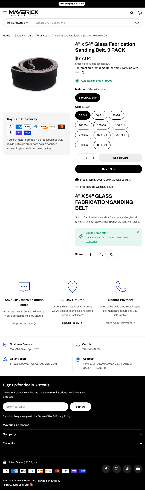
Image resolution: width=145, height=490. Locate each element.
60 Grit (100, 115)
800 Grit (102, 145)
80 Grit (116, 115)
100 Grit (83, 125)
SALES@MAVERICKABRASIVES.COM (33, 363)
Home (6, 35)
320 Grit (102, 135)
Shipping (80, 63)
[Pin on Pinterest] (112, 254)
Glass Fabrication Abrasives (30, 35)
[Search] (137, 23)
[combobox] (72, 22)
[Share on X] (101, 254)
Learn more (91, 241)
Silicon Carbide (88, 97)
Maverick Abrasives (23, 480)
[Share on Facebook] (90, 254)
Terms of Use (45, 416)
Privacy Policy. (63, 416)
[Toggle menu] (5, 13)
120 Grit (101, 125)
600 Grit (83, 145)
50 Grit (83, 115)
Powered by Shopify (48, 480)
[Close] (138, 232)
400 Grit (120, 135)
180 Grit (120, 125)
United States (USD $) (20, 462)
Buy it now (108, 169)
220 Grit (83, 135)
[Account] (131, 13)
